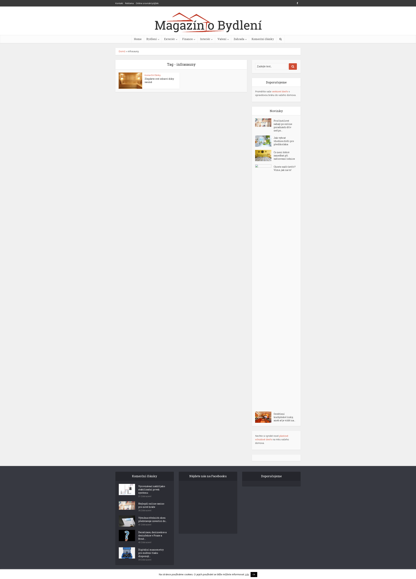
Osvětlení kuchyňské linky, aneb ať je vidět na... (284, 417)
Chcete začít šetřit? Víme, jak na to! (285, 168)
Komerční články (263, 39)
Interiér (205, 39)
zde (247, 574)
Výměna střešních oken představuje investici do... (152, 519)
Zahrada (239, 39)
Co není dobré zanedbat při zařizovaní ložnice (284, 155)
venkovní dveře (280, 91)
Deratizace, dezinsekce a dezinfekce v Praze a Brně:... (152, 535)
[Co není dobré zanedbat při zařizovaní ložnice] (264, 155)
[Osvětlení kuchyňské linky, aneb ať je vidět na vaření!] (264, 417)
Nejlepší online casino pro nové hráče (151, 505)
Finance (187, 39)
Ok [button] (254, 574)
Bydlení (151, 39)
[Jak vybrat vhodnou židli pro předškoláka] (264, 141)
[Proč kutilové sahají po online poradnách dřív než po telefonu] (264, 122)
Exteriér (169, 39)
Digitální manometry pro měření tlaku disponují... (151, 553)
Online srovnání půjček (147, 3)
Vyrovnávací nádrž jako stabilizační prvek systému (151, 489)
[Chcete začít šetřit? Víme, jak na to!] (264, 286)
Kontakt (119, 3)
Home (138, 39)
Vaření (221, 39)
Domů (122, 51)
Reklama (129, 3)
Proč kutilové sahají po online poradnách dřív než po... (283, 125)
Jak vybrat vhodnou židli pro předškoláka (284, 141)
